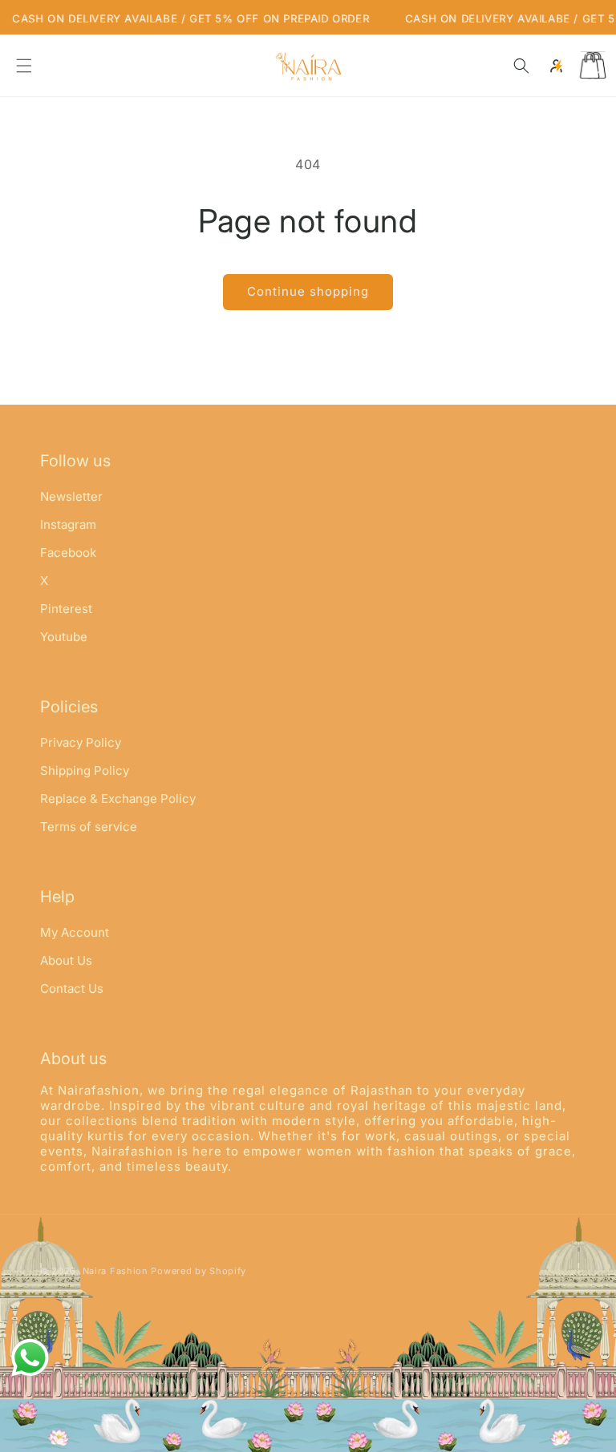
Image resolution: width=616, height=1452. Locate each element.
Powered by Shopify (198, 1271)
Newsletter (71, 497)
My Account (74, 933)
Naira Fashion (115, 1271)
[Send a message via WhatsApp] (30, 1358)
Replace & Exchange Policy (118, 798)
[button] (24, 65)
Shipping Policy (84, 770)
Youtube (63, 636)
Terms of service (88, 826)
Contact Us (71, 988)
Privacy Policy (80, 743)
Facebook (68, 552)
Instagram (68, 524)
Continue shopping (308, 291)
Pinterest (66, 608)
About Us (66, 960)
